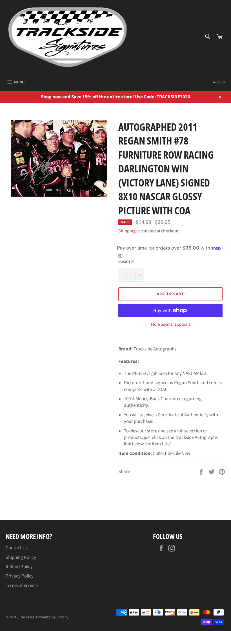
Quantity (126, 262)
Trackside (26, 617)
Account (219, 82)
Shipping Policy (21, 557)
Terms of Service (22, 585)
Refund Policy (19, 566)
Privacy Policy (20, 576)
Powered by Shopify (52, 617)
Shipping (127, 231)
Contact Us (17, 548)
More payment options (170, 324)
